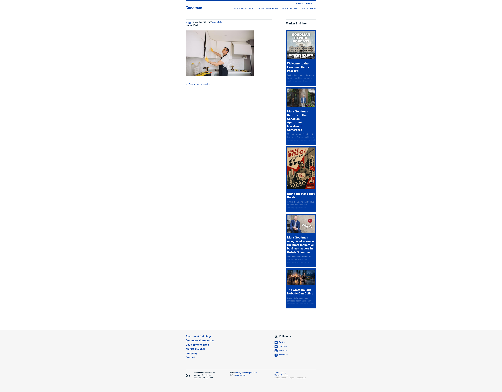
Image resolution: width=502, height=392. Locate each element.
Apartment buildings (243, 9)
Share (215, 22)
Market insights (309, 9)
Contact (309, 4)
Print (220, 22)
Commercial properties (267, 9)
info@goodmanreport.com (246, 373)
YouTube (283, 346)
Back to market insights (199, 84)
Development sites (289, 9)
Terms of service (281, 375)
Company (299, 4)
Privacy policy (280, 373)
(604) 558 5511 (240, 375)
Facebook (283, 355)
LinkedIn (283, 351)
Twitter (282, 342)
